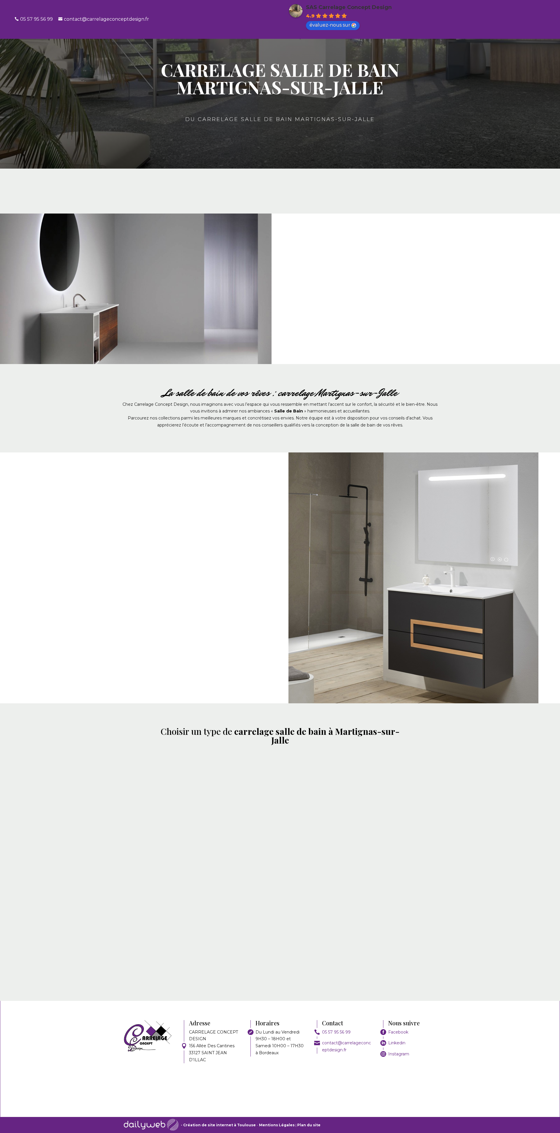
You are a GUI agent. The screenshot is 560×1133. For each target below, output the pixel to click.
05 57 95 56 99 (336, 1032)
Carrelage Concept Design (407, 267)
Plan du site (309, 1125)
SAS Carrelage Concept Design (349, 7)
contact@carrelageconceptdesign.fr (106, 19)
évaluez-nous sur (329, 25)
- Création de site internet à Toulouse (218, 1125)
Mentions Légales (277, 1125)
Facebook (398, 1032)
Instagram (398, 1054)
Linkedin (396, 1042)
